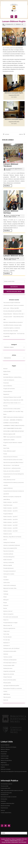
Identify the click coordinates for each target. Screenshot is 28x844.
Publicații (5, 591)
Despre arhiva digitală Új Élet (10, 548)
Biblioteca (5, 374)
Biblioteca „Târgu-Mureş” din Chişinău (12, 536)
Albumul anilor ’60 (7, 625)
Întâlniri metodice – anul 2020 (10, 525)
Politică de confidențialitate (10, 659)
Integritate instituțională (9, 671)
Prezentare (6, 382)
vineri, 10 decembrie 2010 (11, 258)
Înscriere (5, 405)
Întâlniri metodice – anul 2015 (10, 508)
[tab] (11, 16)
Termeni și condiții (7, 656)
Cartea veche (6, 582)
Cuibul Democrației (7, 505)
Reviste (5, 608)
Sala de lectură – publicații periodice (12, 468)
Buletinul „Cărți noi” (8, 611)
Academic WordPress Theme (8, 839)
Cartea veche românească (9, 585)
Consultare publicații (8, 553)
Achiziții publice (7, 682)
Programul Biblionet (8, 513)
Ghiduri (5, 596)
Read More (8, 185)
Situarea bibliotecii (7, 391)
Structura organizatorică (9, 628)
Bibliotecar (18, 24)
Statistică (5, 654)
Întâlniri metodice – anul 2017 (10, 516)
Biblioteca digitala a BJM (9, 434)
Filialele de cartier (7, 533)
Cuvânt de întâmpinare (8, 380)
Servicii (5, 539)
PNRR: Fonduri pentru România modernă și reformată (12, 790)
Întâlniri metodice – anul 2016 (10, 510)
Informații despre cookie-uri (10, 662)
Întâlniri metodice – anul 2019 (10, 522)
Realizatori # (6, 642)
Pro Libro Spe (6, 639)
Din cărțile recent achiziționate (10, 616)
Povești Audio (3, 753)
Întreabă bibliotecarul (8, 568)
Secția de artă (6, 476)
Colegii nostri (6, 631)
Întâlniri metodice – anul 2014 (10, 502)
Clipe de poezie (7, 697)
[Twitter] (5, 825)
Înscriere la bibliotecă (5, 744)
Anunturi (5, 368)
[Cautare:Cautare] (14, 282)
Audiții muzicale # (7, 559)
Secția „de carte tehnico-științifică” (11, 471)
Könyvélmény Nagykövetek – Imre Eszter (13, 333)
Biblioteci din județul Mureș (6, 760)
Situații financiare (7, 677)
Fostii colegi (6, 634)
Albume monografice (8, 614)
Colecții (5, 576)
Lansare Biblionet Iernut (13, 256)
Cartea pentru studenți (8, 573)
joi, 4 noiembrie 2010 (8, 24)
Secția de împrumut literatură (10, 456)
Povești (5, 453)
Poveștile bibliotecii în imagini (10, 622)
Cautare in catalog (4, 758)
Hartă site (5, 700)
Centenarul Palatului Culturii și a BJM (12, 397)
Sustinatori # (6, 645)
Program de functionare (9, 388)
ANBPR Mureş (6, 694)
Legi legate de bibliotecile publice (11, 685)
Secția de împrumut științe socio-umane (12, 459)
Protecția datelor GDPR (8, 665)
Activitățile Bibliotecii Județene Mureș (12, 377)
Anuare (5, 602)
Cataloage (5, 594)
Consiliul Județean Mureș (6, 812)
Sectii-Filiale (6, 448)
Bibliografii (6, 599)
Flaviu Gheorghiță (22, 842)
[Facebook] (2, 825)
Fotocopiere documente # (9, 571)
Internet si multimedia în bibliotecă (11, 545)
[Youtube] (9, 825)
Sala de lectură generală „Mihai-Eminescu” (13, 462)
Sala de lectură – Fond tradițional (11, 465)
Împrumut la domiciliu (8, 551)
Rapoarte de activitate (8, 674)
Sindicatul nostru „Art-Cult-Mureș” (11, 648)
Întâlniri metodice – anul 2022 (10, 528)
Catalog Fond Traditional (9, 542)
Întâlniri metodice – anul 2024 (10, 530)
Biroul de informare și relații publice (11, 408)
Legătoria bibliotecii (8, 488)
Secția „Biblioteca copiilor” (9, 451)
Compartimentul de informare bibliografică (13, 473)
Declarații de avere (7, 668)
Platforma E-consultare (5, 769)
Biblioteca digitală (7, 565)
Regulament (6, 394)
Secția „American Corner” (9, 479)
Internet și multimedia (8, 562)
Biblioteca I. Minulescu (5, 749)
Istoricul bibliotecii (7, 385)
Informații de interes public (9, 651)
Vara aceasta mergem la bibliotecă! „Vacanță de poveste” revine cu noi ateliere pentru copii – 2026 (13, 305)
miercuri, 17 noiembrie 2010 (12, 215)
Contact (5, 691)
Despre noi (5, 619)
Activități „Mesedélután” (9, 311)
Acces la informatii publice (9, 679)
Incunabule (6, 579)
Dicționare (5, 605)
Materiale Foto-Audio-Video (9, 588)
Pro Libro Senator (7, 636)
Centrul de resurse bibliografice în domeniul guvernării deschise (14, 771)
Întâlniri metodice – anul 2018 (10, 519)
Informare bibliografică (8, 556)
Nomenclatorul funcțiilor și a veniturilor (12, 688)
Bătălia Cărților (7, 371)
